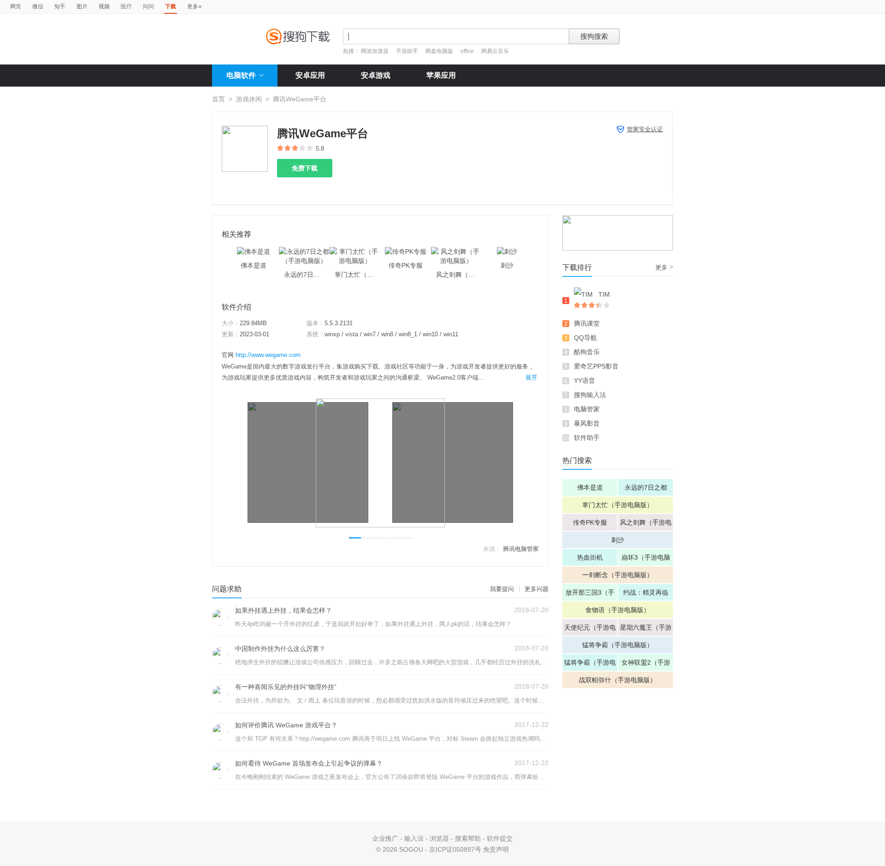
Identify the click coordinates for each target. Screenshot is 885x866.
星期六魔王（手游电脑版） (646, 630)
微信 (37, 6)
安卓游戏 (375, 75)
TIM (604, 294)
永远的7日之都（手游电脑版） (645, 490)
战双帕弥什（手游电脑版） (617, 680)
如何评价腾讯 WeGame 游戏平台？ (286, 725)
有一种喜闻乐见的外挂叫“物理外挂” (285, 686)
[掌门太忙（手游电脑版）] (355, 251)
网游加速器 (375, 51)
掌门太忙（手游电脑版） (617, 505)
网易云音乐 (495, 51)
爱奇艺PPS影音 (596, 366)
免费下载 (305, 168)
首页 (218, 99)
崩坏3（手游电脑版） (645, 560)
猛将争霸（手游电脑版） (617, 645)
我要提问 (502, 588)
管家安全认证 (645, 129)
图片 (82, 6)
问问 (148, 6)
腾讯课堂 (587, 323)
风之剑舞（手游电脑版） (646, 525)
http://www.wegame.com (268, 354)
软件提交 (500, 838)
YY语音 (584, 380)
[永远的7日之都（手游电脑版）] (304, 251)
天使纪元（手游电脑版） (590, 630)
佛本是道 (590, 487)
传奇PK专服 (590, 522)
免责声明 (496, 849)
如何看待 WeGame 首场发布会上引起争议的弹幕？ (309, 763)
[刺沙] (507, 251)
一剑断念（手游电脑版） (617, 575)
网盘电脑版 (439, 51)
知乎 (59, 6)
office (467, 51)
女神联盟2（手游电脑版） (645, 665)
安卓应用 (310, 75)
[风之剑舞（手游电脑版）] (456, 251)
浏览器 (439, 838)
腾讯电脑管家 (521, 548)
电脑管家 (587, 409)
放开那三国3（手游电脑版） (590, 595)
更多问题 (537, 588)
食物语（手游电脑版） (617, 610)
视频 (104, 6)
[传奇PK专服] (405, 251)
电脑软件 (241, 75)
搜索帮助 (468, 838)
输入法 (414, 838)
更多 (194, 6)
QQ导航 (585, 337)
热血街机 (590, 557)
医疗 (126, 6)
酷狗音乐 (587, 352)
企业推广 (385, 838)
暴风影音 (587, 423)
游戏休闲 (249, 99)
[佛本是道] (253, 251)
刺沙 (617, 540)
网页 (15, 6)
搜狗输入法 (590, 394)
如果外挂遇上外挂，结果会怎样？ (283, 610)
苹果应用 (441, 75)
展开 (531, 377)
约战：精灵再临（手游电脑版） (645, 595)
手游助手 (407, 51)
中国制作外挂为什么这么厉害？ (280, 648)
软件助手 (587, 437)
